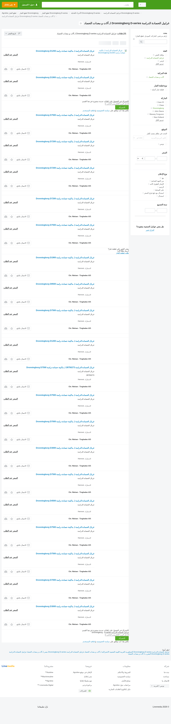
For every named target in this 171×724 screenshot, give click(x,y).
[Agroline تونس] (159, 5)
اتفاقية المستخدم (89, 111)
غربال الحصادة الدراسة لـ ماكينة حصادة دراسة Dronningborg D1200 (65, 341)
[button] (11, 69)
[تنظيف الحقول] (134, 39)
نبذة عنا (166, 672)
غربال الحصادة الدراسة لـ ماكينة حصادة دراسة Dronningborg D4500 (65, 501)
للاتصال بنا (165, 681)
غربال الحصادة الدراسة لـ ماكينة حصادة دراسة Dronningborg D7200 (65, 141)
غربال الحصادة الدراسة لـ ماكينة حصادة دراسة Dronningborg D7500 (65, 115)
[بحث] (131, 4)
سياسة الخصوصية (103, 111)
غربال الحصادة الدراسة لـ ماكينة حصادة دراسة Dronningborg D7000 (65, 421)
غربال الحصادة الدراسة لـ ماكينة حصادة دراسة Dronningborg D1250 (65, 51)
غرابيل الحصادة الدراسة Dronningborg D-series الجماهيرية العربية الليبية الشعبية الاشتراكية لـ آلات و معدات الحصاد (126, 652)
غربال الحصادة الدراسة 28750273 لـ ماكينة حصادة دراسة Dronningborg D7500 (60, 367)
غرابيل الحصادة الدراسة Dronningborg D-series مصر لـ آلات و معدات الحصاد (55, 652)
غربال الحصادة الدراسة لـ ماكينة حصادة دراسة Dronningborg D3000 (65, 448)
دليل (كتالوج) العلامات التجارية (119, 689)
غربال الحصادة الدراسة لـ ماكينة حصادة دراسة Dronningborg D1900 (65, 77)
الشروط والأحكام (124, 672)
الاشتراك (122, 107)
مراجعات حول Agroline (121, 685)
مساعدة (166, 677)
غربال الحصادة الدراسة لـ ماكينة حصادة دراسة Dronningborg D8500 (65, 284)
